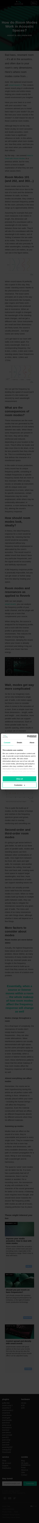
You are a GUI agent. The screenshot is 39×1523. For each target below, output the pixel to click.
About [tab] (32, 742)
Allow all (19, 779)
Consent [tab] (7, 742)
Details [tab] (19, 742)
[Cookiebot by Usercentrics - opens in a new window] (28, 736)
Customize (18, 785)
